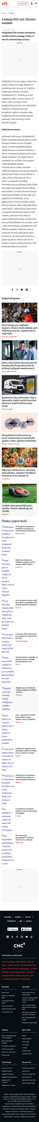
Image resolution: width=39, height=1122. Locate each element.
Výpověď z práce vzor (8, 1052)
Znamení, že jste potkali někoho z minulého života (29, 1000)
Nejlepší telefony (7, 1071)
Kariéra (29, 921)
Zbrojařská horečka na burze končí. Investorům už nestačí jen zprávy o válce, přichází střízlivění (19, 438)
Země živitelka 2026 (28, 1083)
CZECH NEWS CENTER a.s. (27, 1094)
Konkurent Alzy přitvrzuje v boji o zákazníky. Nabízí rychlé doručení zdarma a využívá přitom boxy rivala (19, 401)
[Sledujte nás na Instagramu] (22, 937)
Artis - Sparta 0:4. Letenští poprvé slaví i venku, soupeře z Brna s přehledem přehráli (26, 717)
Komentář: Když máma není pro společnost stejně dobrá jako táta (26, 636)
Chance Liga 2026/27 (12, 979)
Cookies (32, 1109)
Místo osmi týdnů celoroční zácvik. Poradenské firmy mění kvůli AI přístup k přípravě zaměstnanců (19, 365)
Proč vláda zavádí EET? (9, 1046)
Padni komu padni (8, 1049)
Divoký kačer (6, 1055)
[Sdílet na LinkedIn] (26, 289)
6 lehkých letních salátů (29, 1023)
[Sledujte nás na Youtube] (26, 937)
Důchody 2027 (26, 1077)
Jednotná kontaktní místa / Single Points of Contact (18, 1114)
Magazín (11, 13)
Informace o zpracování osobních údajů (15, 1109)
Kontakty (7, 917)
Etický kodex (8, 1117)
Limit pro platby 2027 (29, 1074)
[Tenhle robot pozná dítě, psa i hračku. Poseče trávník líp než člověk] (19, 493)
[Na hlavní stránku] (4, 3)
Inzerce (28, 917)
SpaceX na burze (7, 1068)
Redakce (18, 917)
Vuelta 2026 (25, 979)
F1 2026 (24, 1048)
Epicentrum (5, 993)
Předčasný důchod (28, 1068)
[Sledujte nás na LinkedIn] (7, 937)
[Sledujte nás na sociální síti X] (12, 937)
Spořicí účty (26, 1071)
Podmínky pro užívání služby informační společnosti (19, 1106)
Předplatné (11, 921)
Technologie (6, 1062)
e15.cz (4, 13)
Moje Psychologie (8, 962)
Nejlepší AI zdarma (8, 1074)
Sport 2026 (26, 1030)
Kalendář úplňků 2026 (9, 1009)
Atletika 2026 (26, 1051)
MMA (24, 1036)
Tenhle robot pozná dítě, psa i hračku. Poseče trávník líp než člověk (17, 508)
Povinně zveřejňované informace (24, 1117)
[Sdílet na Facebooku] (12, 289)
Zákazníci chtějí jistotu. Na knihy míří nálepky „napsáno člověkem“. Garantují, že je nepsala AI (19, 473)
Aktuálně (5, 987)
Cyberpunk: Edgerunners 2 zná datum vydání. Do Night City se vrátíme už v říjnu (26, 751)
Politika (5, 1030)
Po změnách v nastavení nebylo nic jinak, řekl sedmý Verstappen (26, 811)
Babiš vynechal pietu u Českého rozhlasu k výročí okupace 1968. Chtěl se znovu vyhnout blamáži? (25, 562)
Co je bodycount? (7, 1012)
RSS (21, 921)
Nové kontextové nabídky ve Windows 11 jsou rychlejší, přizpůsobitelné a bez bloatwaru (26, 659)
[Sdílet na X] (17, 289)
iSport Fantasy (13, 965)
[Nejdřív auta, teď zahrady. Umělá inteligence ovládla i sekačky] (8, 699)
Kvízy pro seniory (7, 1006)
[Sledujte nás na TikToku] (31, 937)
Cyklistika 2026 (27, 1054)
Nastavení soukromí (11, 1111)
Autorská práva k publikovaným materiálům (19, 1104)
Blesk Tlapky (21, 962)
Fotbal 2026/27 (27, 1039)
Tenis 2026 (25, 1045)
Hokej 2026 (25, 1042)
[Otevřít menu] (36, 3)
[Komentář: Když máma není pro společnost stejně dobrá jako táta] (8, 643)
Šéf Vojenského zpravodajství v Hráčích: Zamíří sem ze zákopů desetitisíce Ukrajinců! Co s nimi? (25, 838)
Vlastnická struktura (26, 1111)
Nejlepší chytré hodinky (9, 1077)
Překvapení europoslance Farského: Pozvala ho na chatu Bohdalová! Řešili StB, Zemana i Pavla (26, 529)
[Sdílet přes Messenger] (22, 289)
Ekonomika (26, 1062)
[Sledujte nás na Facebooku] (17, 937)
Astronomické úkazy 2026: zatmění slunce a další (29, 1007)
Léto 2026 (26, 987)
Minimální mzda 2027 (29, 1080)
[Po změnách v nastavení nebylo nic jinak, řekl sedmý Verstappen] (8, 820)
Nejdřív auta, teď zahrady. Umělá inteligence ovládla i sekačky (26, 690)
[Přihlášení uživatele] (31, 3)
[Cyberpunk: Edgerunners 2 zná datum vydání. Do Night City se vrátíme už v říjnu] (8, 760)
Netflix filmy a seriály (8, 1085)
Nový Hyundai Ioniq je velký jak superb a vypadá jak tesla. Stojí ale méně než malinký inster (26, 602)
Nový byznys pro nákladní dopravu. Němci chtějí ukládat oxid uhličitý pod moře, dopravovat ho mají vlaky (19, 329)
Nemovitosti (13, 969)
